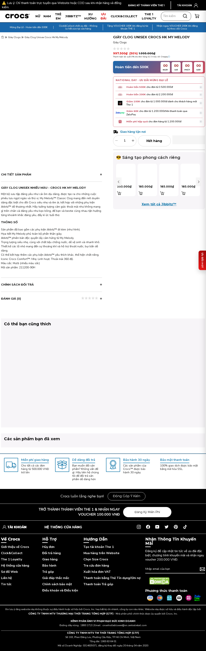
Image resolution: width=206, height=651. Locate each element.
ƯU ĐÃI (103, 16)
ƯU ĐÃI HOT (202, 260)
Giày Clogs (14, 37)
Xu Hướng (90, 16)
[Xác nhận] (202, 569)
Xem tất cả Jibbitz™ (159, 204)
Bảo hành (49, 566)
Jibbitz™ (73, 16)
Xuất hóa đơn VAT (97, 572)
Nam (47, 16)
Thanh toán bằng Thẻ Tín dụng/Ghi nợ (111, 578)
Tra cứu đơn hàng (96, 566)
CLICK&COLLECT (124, 16)
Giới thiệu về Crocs (15, 547)
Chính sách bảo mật (57, 584)
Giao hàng (50, 559)
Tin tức (6, 584)
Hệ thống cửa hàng (15, 566)
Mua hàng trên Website (101, 553)
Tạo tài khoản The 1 (98, 547)
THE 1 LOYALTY (149, 16)
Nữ (37, 16)
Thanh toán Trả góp (98, 584)
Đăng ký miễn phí (147, 512)
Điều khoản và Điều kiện (60, 590)
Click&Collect (12, 553)
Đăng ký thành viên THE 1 (146, 5)
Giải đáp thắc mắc (55, 578)
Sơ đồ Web (9, 572)
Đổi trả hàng (51, 553)
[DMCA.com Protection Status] (159, 581)
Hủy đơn (48, 547)
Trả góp (48, 572)
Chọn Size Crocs (95, 559)
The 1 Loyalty (11, 559)
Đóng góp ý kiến (126, 496)
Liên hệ (6, 578)
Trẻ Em (58, 16)
